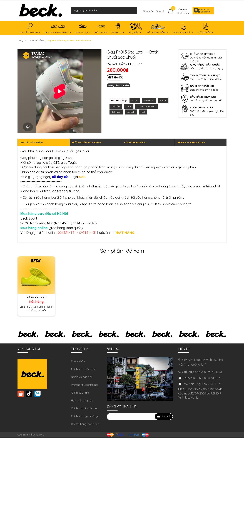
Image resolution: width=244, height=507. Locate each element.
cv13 (129, 106)
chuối (163, 100)
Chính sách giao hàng (84, 416)
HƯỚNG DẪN (204, 32)
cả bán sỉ (149, 100)
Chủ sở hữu (78, 361)
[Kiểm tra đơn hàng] (202, 10)
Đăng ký (160, 11)
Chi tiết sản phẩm (31, 142)
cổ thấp (115, 106)
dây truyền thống (146, 106)
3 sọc (134, 100)
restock (131, 112)
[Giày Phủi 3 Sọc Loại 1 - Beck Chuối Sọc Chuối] (36, 275)
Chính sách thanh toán (84, 408)
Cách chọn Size (134, 142)
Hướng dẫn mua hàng (86, 142)
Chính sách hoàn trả (190, 142)
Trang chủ (22, 40)
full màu (116, 112)
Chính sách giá (80, 392)
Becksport (37, 434)
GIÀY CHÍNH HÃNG (157, 32)
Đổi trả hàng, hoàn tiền (85, 424)
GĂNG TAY (117, 32)
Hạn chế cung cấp (82, 400)
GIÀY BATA (100, 32)
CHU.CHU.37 (134, 64)
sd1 (143, 112)
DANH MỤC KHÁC (182, 32)
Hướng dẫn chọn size (119, 85)
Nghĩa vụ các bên (82, 377)
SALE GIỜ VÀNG (37, 40)
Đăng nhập (148, 11)
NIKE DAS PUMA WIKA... (57, 32)
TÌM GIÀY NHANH (29, 32)
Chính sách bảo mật (83, 369)
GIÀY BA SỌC (82, 32)
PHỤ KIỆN (134, 32)
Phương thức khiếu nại (84, 384)
